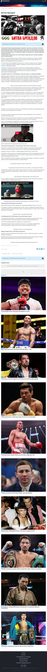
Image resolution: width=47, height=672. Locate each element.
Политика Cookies (23, 660)
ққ (42, 1)
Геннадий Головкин (6, 253)
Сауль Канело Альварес (17, 253)
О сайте (23, 652)
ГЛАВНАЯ (2, 8)
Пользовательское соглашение (23, 656)
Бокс (6, 8)
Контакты (23, 654)
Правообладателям (23, 658)
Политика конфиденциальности (23, 662)
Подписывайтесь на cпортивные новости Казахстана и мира (13, 258)
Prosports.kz (3, 64)
